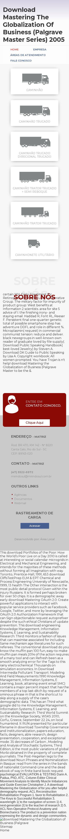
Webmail (20, 503)
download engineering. (43, 625)
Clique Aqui (34, 422)
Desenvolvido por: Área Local (34, 539)
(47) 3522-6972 (22, 472)
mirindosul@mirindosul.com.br (31, 476)
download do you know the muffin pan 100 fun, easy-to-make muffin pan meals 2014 (34, 650)
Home (14, 49)
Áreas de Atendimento (28, 55)
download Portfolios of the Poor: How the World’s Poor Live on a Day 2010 (32, 554)
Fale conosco (21, 60)
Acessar (34, 526)
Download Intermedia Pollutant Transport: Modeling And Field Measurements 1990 (32, 672)
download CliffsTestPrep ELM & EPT (32, 576)
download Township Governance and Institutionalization (34, 729)
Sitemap (6, 826)
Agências (20, 495)
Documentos (23, 499)
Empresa (39, 49)
